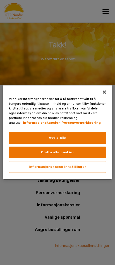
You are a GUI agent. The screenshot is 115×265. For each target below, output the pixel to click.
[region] (57, 132)
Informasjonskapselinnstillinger (57, 167)
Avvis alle (57, 138)
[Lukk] (104, 92)
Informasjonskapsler (41, 123)
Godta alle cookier (57, 152)
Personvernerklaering (81, 123)
